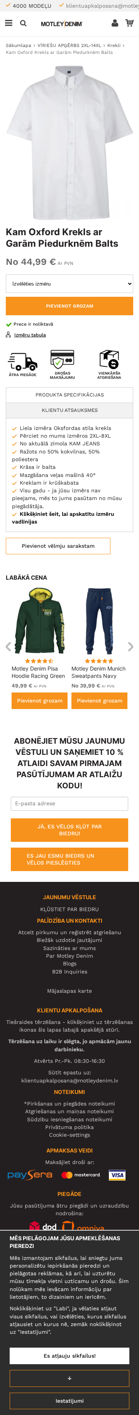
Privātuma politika (69, 1127)
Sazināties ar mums (69, 948)
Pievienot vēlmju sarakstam (58, 546)
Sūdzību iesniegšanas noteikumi (69, 1119)
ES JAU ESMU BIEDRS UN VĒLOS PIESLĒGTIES (60, 859)
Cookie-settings (69, 1135)
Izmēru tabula (30, 335)
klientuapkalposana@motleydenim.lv (69, 1080)
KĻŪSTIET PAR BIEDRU (69, 909)
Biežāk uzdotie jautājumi (69, 940)
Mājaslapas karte (69, 991)
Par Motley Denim (69, 956)
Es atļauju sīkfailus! (70, 1356)
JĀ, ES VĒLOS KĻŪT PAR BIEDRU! (69, 829)
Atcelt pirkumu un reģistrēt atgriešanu (69, 932)
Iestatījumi (70, 1401)
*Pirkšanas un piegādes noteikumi (69, 1104)
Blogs (69, 963)
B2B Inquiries (69, 971)
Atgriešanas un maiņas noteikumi (69, 1111)
